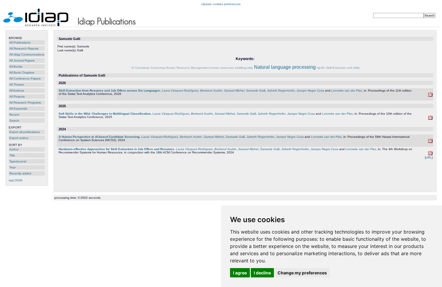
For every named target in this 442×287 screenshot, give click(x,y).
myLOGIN (15, 180)
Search (14, 120)
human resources (222, 67)
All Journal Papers (22, 60)
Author (14, 149)
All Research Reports (23, 48)
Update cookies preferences (221, 4)
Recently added (20, 173)
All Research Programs (25, 102)
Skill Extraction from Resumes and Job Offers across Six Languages (109, 90)
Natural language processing (285, 67)
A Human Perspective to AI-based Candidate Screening (99, 136)
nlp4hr (321, 67)
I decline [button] (262, 272)
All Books (15, 66)
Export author (18, 138)
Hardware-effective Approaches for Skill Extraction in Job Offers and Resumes (116, 149)
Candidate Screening (150, 67)
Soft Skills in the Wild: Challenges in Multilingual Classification (105, 113)
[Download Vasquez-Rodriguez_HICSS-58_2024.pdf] (430, 142)
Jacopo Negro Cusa (310, 90)
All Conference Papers (25, 78)
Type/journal (17, 161)
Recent (14, 114)
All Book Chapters (21, 72)
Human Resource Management (187, 67)
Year (12, 167)
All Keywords (18, 108)
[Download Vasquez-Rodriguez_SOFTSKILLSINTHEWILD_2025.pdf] (430, 118)
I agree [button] (240, 272)
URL (429, 157)
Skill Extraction (336, 67)
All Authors (16, 90)
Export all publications (24, 132)
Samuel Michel (234, 90)
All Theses (16, 84)
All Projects (17, 96)
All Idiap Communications (26, 54)
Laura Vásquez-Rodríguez (180, 90)
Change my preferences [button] (302, 272)
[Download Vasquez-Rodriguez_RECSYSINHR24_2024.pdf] (430, 154)
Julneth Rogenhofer (281, 90)
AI (132, 67)
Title (12, 155)
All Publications (19, 42)
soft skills (353, 67)
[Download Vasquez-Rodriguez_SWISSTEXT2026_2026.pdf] (430, 95)
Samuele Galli (255, 90)
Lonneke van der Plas (346, 90)
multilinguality (244, 67)
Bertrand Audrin (211, 90)
